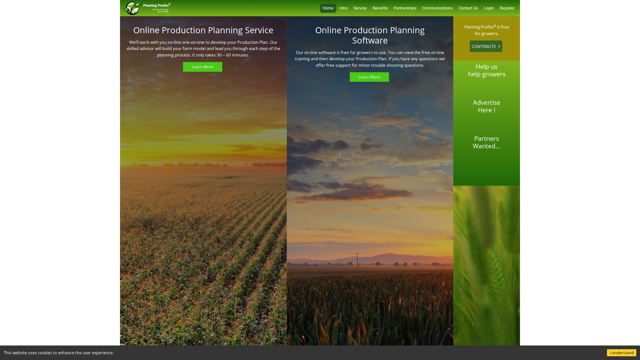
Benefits (380, 8)
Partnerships (405, 8)
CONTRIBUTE (484, 46)
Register (507, 8)
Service (360, 8)
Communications (437, 8)
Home (328, 8)
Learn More (203, 67)
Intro (344, 8)
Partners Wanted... (486, 142)
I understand (622, 353)
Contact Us (468, 8)
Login (489, 8)
